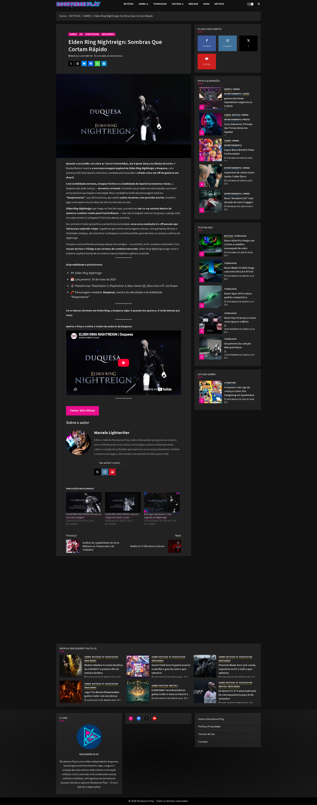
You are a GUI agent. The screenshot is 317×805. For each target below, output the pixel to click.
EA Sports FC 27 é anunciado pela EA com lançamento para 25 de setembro (237, 694)
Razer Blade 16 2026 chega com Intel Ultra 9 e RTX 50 (239, 269)
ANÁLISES (193, 4)
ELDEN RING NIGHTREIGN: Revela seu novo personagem (83, 516)
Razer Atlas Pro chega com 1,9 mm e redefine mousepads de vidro (239, 244)
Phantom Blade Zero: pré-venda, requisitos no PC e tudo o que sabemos (237, 669)
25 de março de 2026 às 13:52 (240, 276)
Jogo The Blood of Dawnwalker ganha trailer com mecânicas (102, 694)
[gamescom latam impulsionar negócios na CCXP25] (210, 98)
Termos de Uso (206, 734)
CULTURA (176, 4)
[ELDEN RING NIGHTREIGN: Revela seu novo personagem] (84, 502)
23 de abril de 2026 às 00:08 (239, 252)
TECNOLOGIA (160, 4)
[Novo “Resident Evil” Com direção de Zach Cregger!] (210, 201)
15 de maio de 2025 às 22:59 (239, 180)
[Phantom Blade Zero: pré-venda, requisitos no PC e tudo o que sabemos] (205, 666)
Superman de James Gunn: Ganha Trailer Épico (239, 174)
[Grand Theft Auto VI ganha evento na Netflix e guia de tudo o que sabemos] (138, 666)
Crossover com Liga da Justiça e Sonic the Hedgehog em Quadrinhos (239, 391)
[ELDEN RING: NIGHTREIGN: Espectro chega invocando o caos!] (123, 502)
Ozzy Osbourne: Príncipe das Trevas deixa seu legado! (238, 128)
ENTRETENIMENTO (233, 94)
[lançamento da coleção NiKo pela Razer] (210, 348)
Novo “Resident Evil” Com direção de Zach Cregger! (238, 200)
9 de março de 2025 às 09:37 (240, 206)
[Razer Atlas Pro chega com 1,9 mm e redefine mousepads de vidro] (210, 245)
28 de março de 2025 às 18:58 (240, 399)
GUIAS (206, 4)
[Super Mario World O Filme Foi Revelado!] (210, 150)
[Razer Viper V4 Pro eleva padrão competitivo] (210, 297)
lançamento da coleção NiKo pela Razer (237, 345)
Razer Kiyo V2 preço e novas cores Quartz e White (240, 319)
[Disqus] (123, 600)
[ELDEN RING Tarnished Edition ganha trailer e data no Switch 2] (138, 692)
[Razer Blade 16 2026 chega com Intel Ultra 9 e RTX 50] (210, 271)
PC (81, 34)
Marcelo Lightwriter (82, 56)
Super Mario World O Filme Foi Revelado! (239, 152)
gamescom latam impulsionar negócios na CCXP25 (238, 102)
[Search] (259, 4)
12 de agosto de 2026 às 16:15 (168, 698)
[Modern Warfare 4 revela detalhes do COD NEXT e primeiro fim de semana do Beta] (70, 666)
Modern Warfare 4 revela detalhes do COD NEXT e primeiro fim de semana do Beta (103, 669)
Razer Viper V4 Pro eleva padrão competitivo (238, 295)
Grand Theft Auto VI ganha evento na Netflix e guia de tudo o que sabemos (171, 669)
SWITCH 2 (173, 685)
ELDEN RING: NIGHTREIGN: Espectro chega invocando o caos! (122, 516)
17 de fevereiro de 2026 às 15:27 (239, 355)
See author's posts (109, 463)
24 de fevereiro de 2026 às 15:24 (239, 329)
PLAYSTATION (92, 34)
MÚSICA (246, 119)
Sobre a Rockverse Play (211, 719)
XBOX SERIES (108, 34)
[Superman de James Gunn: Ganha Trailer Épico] (210, 175)
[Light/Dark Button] (250, 4)
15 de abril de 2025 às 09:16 (109, 56)
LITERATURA (230, 383)
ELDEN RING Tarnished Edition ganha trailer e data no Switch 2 (170, 692)
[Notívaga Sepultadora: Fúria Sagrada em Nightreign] (162, 502)
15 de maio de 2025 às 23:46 (239, 158)
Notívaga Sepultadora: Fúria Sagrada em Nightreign (157, 516)
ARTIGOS (219, 4)
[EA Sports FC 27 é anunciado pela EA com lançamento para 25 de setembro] (205, 692)
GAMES (142, 4)
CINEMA (236, 89)
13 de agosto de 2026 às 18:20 (101, 700)
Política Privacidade (209, 726)
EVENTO (228, 89)
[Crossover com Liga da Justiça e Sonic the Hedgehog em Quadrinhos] (210, 392)
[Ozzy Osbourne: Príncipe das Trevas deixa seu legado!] (210, 124)
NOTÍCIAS (129, 4)
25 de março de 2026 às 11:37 (240, 302)
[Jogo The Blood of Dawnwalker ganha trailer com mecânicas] (70, 692)
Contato (203, 742)
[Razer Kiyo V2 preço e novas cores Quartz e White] (210, 322)
